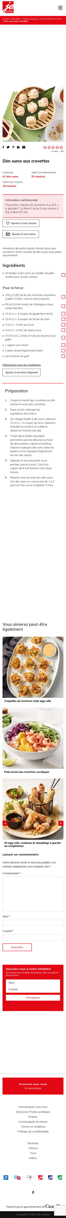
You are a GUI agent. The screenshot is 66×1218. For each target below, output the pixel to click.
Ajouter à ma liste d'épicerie (21, 372)
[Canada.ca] (53, 1206)
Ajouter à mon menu (24, 234)
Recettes (16, 18)
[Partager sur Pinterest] (13, 147)
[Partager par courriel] (23, 147)
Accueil (6, 18)
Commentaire (12, 873)
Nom (6, 916)
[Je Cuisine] (8, 8)
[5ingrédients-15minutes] (17, 1177)
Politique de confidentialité (33, 1131)
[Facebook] (33, 1192)
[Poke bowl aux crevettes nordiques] (33, 738)
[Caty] (30, 1177)
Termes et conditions (33, 1126)
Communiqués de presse (33, 1121)
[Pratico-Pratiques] (6, 1177)
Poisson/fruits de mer (51, 18)
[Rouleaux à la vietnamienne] (33, 809)
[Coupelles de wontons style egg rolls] (33, 667)
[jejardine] (60, 1177)
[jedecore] (50, 1177)
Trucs (33, 1153)
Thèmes (33, 1148)
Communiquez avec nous (33, 1106)
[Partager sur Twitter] (8, 147)
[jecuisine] (40, 1177)
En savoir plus (33, 1086)
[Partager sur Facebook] (3, 147)
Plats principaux (30, 18)
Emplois (33, 1116)
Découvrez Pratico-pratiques (33, 1111)
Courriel (8, 931)
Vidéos (33, 1158)
